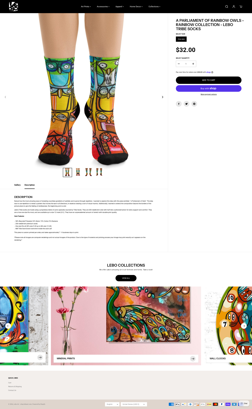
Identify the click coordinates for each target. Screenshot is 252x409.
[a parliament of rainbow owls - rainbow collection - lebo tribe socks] (84, 97)
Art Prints (85, 6)
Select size (180, 34)
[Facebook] (179, 104)
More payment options (209, 94)
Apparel (119, 6)
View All (126, 278)
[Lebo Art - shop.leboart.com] (13, 6)
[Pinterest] (194, 104)
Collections (154, 6)
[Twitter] (186, 104)
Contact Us (12, 390)
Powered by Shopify (38, 404)
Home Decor (135, 6)
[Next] (162, 97)
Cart (9, 383)
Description (30, 185)
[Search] (227, 6)
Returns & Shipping (15, 386)
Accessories (102, 6)
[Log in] (234, 6)
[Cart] (241, 6)
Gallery (17, 185)
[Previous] (5, 97)
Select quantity (182, 58)
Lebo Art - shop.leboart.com (23, 404)
